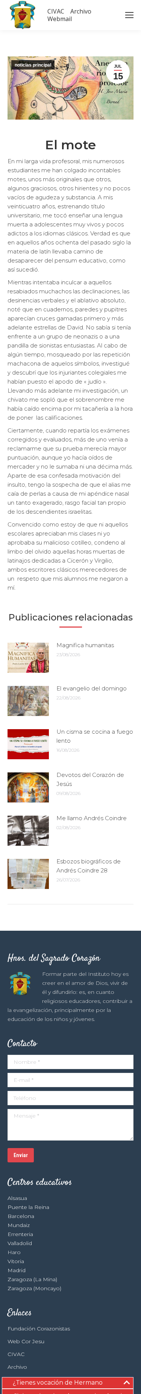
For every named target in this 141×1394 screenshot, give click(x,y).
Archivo (17, 1367)
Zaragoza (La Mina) (32, 1279)
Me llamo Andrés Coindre (91, 818)
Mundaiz (19, 1225)
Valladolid (20, 1243)
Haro (14, 1252)
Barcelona (21, 1216)
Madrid (17, 1270)
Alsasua (17, 1198)
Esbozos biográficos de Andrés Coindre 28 (88, 866)
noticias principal (33, 65)
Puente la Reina (28, 1207)
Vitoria (16, 1261)
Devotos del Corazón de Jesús (90, 779)
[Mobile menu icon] (129, 15)
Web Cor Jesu (26, 1341)
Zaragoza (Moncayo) (34, 1288)
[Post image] (28, 658)
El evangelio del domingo (91, 688)
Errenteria (20, 1234)
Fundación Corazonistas (39, 1328)
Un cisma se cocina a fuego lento (94, 736)
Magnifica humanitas (85, 645)
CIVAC (16, 1354)
